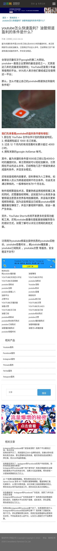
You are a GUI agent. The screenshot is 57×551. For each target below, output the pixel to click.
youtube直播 (34, 292)
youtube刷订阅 (35, 299)
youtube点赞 (34, 317)
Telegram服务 (8, 377)
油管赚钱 (32, 274)
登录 (33, 4)
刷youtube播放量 (9, 274)
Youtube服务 (8, 347)
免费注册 (41, 4)
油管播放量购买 (8, 328)
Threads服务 (8, 365)
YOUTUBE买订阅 (9, 310)
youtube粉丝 (34, 288)
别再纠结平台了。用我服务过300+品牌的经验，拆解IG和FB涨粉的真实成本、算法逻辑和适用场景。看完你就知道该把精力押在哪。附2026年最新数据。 (28, 453)
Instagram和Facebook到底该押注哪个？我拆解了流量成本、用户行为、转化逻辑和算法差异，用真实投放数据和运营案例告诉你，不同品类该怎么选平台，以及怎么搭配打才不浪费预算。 (27, 513)
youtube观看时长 (9, 332)
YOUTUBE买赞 (35, 303)
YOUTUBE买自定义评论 (11, 277)
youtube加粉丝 (35, 281)
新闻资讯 (13, 18)
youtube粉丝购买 (36, 314)
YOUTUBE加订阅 (36, 310)
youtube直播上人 (9, 292)
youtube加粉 (7, 288)
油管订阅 (5, 314)
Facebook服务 (9, 353)
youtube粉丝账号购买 (10, 321)
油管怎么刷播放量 (36, 328)
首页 (4, 18)
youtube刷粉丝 (8, 317)
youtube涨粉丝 (8, 285)
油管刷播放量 (34, 324)
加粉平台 (5, 295)
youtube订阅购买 (9, 324)
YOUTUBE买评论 (36, 277)
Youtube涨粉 (34, 285)
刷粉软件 (32, 295)
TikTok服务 (7, 371)
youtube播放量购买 (36, 321)
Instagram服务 (9, 359)
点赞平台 (5, 299)
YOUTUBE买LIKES (36, 306)
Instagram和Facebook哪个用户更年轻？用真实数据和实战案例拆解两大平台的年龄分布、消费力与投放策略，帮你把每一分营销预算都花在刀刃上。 (27, 469)
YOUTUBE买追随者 (10, 281)
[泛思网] (11, 4)
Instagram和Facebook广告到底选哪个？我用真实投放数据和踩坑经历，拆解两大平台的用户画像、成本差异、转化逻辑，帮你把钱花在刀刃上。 (28, 498)
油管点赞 (5, 306)
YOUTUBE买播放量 (10, 303)
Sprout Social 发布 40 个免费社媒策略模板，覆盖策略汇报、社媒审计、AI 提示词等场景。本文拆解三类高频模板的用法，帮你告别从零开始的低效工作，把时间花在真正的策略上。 (28, 483)
